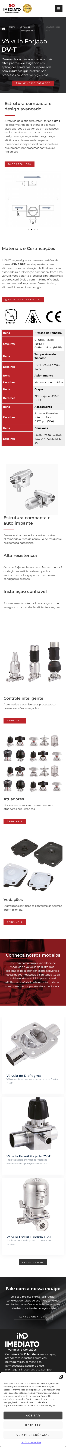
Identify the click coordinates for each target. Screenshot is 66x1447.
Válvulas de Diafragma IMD (27, 29)
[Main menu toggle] (58, 8)
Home (12, 27)
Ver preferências (33, 1434)
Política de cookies (31, 1442)
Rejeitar (33, 1425)
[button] (60, 1376)
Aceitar (33, 1415)
